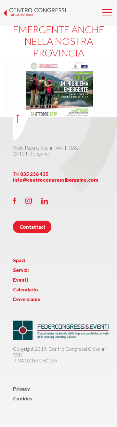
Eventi (20, 280)
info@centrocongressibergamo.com (55, 180)
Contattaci (32, 227)
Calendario (25, 289)
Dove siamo (27, 299)
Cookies (22, 398)
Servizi (21, 270)
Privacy (21, 389)
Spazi (19, 260)
